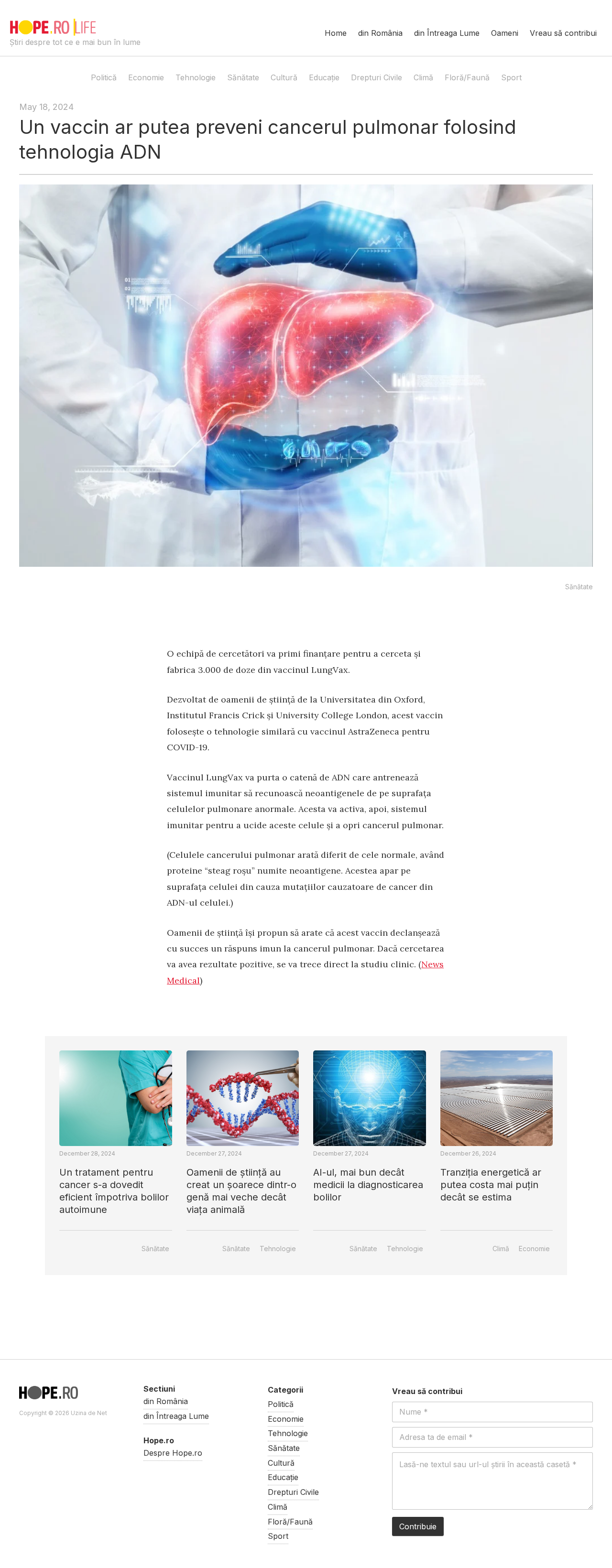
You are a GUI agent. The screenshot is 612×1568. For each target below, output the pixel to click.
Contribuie (418, 1526)
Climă (423, 77)
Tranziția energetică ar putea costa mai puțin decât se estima (490, 1185)
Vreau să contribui (563, 33)
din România (380, 33)
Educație (324, 77)
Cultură (284, 77)
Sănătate (243, 77)
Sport (511, 77)
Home (336, 33)
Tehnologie (195, 77)
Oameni (504, 33)
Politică (104, 77)
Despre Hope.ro (172, 1453)
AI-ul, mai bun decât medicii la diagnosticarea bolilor (368, 1185)
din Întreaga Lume (447, 33)
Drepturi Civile (376, 77)
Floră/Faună (467, 77)
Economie (146, 77)
